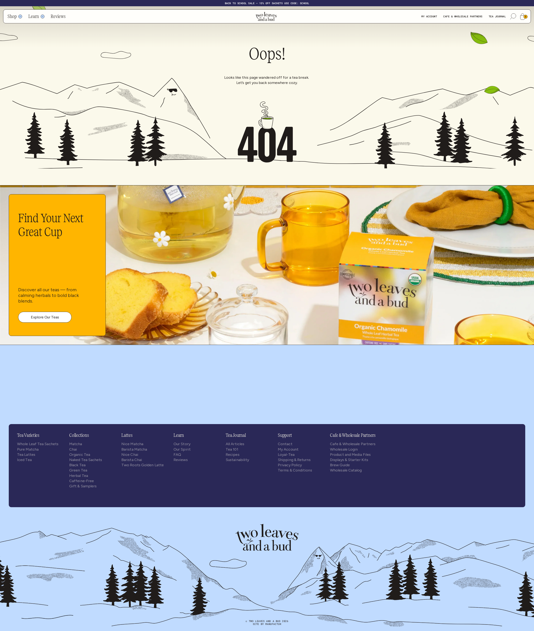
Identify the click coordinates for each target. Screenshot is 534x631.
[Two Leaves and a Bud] (267, 537)
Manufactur (273, 624)
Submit (261, 414)
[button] (513, 16)
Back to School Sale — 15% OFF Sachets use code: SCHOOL (267, 3)
